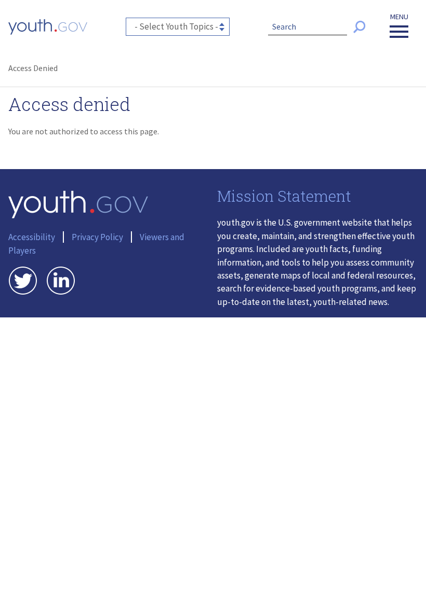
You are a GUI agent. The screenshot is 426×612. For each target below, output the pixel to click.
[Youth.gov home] (47, 27)
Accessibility (31, 237)
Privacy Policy (97, 237)
